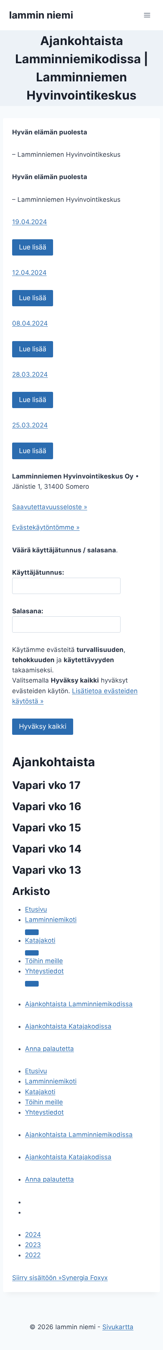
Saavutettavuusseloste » (49, 507)
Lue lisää (32, 247)
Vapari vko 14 (47, 848)
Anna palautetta (49, 1048)
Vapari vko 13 (46, 870)
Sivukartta (117, 1327)
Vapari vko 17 (46, 785)
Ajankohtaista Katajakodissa (68, 1026)
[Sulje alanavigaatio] (32, 932)
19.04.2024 (29, 222)
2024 (33, 1234)
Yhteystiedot (44, 971)
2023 (33, 1245)
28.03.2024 (30, 374)
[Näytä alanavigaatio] (32, 953)
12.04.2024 (29, 272)
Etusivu (36, 909)
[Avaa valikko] (147, 15)
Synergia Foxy (83, 1277)
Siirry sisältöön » (37, 1277)
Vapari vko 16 (46, 806)
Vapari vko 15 (46, 827)
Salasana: (27, 611)
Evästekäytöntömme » (46, 527)
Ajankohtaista (53, 762)
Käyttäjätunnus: (38, 572)
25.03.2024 (30, 425)
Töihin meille (44, 961)
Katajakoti (40, 940)
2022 (33, 1255)
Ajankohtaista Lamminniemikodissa (79, 1004)
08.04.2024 (30, 323)
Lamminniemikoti (51, 919)
